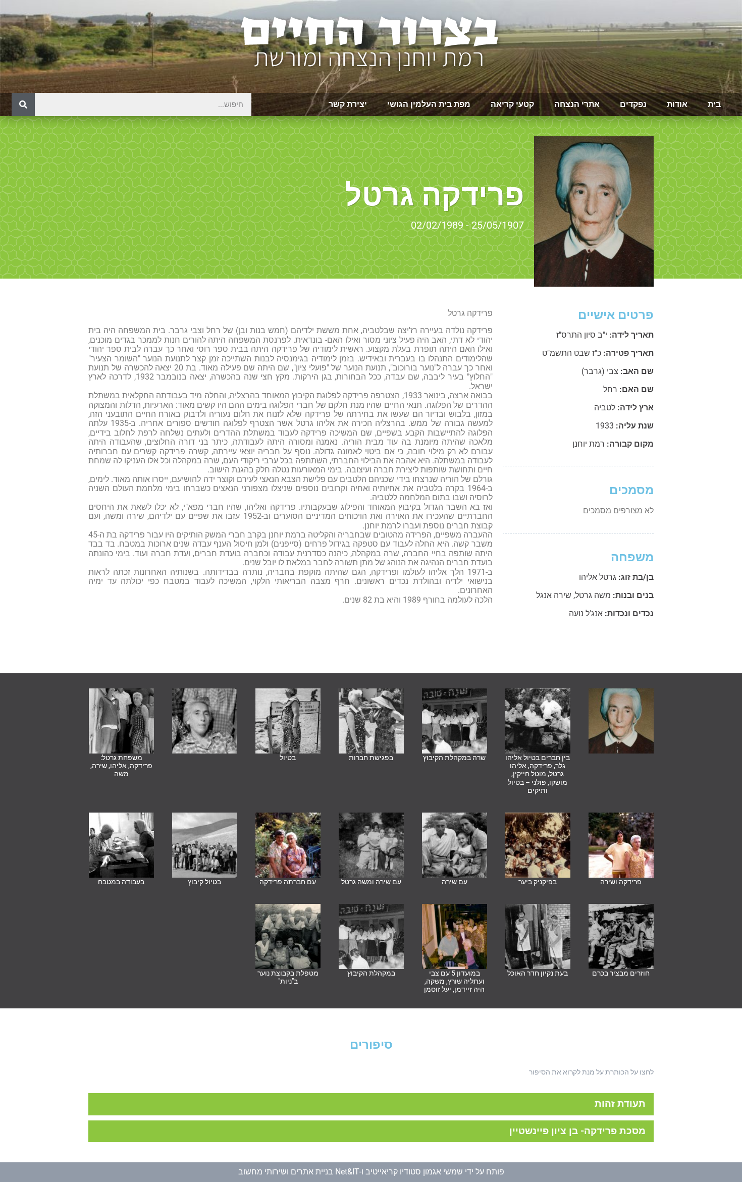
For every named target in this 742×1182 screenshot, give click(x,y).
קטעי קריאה (512, 104)
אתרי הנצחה (577, 104)
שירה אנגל (553, 595)
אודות (677, 104)
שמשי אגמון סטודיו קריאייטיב (414, 1171)
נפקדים (633, 104)
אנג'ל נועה (586, 613)
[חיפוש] (23, 104)
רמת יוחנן (588, 444)
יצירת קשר (348, 104)
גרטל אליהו (597, 577)
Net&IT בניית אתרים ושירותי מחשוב (298, 1171)
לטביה (604, 407)
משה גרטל (593, 595)
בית (714, 104)
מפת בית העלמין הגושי (428, 104)
